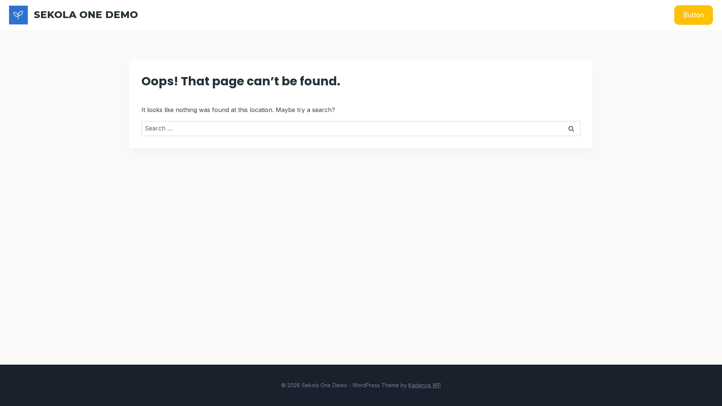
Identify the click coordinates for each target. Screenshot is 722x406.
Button (693, 15)
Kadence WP (424, 385)
